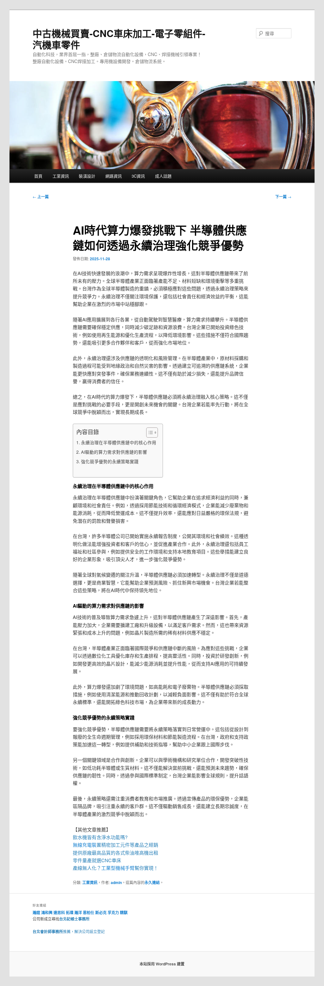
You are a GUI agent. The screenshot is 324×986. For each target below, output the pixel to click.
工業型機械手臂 (117, 867)
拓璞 (69, 912)
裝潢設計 (87, 176)
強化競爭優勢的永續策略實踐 (110, 461)
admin (116, 882)
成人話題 (163, 176)
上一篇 (41, 196)
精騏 (124, 912)
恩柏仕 (88, 912)
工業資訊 (61, 176)
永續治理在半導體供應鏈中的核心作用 (118, 442)
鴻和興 (47, 912)
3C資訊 (138, 176)
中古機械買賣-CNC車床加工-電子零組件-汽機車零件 (119, 38)
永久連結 (152, 882)
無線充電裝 (87, 844)
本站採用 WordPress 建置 (162, 964)
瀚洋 (78, 912)
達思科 (59, 912)
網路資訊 (113, 176)
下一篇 (283, 196)
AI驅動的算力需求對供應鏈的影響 (114, 452)
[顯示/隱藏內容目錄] (148, 432)
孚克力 (113, 912)
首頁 (38, 176)
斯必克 (101, 912)
